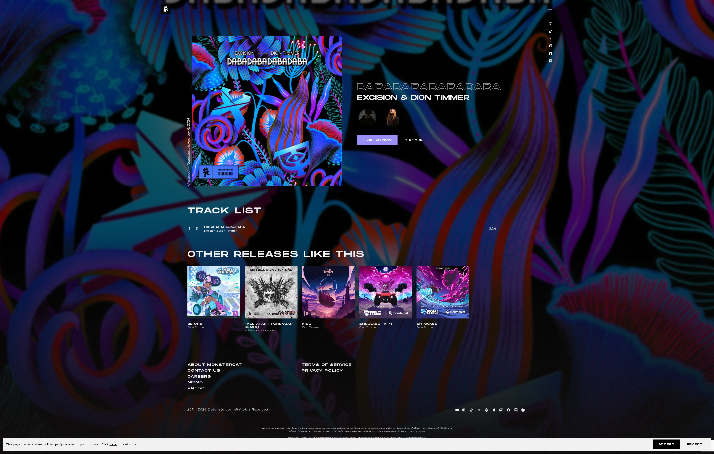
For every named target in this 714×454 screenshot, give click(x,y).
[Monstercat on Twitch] (551, 46)
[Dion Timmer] (392, 118)
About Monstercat (214, 365)
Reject (694, 444)
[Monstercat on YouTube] (457, 410)
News (195, 382)
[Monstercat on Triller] (523, 410)
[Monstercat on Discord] (551, 61)
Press (196, 388)
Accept (666, 444)
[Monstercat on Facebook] (551, 54)
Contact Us (204, 371)
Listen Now (379, 139)
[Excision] (367, 118)
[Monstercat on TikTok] (551, 31)
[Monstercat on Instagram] (551, 24)
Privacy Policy (322, 371)
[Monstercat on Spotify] (487, 410)
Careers (199, 377)
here (113, 444)
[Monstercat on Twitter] (551, 39)
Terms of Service (327, 365)
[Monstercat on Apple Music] (494, 410)
